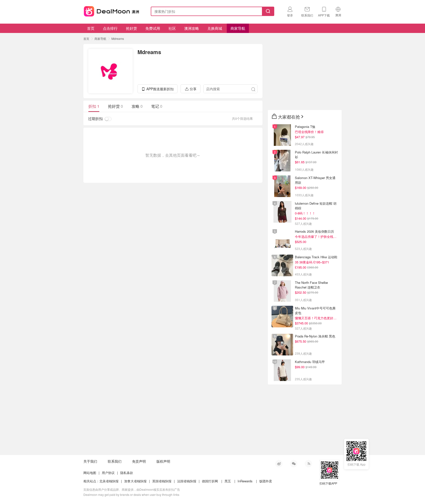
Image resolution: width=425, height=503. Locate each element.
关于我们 (90, 461)
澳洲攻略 (191, 28)
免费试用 (152, 28)
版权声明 (163, 461)
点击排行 (110, 28)
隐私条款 (126, 472)
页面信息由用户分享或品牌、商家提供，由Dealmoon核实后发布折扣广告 (131, 489)
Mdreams (117, 38)
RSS (308, 463)
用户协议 (108, 472)
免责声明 (139, 461)
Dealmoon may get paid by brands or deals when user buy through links (131, 494)
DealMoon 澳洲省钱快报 (112, 10)
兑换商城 (214, 28)
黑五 (228, 481)
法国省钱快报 (186, 481)
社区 (172, 28)
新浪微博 (279, 463)
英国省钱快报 (161, 481)
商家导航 (237, 28)
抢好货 (131, 28)
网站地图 (89, 472)
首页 (90, 28)
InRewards (245, 481)
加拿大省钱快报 (135, 481)
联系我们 (114, 461)
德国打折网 (210, 481)
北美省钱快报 (109, 481)
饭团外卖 (265, 481)
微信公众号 (293, 463)
